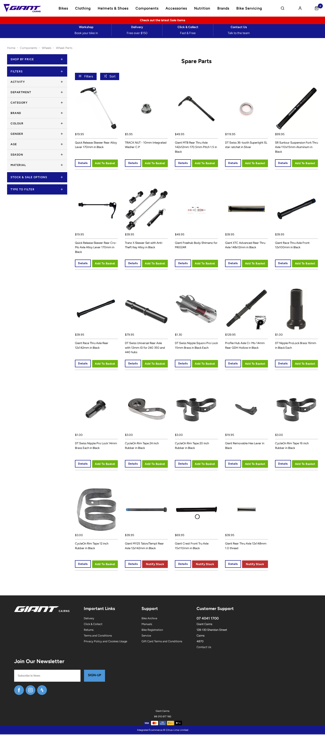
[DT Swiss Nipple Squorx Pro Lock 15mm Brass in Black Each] (196, 309)
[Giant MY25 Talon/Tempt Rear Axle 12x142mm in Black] (146, 509)
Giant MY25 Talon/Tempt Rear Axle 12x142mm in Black (144, 546)
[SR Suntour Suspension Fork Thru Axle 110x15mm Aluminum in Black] (296, 108)
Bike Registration (152, 629)
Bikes (63, 8)
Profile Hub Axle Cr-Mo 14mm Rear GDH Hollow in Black (245, 345)
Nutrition (202, 8)
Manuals (146, 624)
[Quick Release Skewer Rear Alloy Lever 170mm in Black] (96, 108)
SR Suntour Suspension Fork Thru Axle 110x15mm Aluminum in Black (296, 147)
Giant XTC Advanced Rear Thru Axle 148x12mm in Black (245, 245)
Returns (89, 629)
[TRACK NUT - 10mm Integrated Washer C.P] (146, 108)
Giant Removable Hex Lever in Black (244, 445)
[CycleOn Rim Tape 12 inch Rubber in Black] (96, 509)
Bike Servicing (249, 8)
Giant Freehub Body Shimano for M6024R (196, 245)
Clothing (83, 8)
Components (147, 8)
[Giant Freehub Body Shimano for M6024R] (196, 208)
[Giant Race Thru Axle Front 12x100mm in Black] (296, 208)
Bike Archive (149, 618)
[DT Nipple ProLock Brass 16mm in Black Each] (296, 309)
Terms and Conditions (98, 635)
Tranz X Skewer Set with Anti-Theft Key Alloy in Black (144, 245)
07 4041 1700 (208, 618)
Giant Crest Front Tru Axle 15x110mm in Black (191, 546)
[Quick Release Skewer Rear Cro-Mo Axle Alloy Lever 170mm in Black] (96, 208)
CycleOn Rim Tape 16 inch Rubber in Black (292, 445)
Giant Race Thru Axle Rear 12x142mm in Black (91, 345)
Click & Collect (93, 624)
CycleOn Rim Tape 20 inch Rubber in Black (192, 445)
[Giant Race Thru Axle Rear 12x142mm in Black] (96, 309)
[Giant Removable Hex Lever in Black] (246, 409)
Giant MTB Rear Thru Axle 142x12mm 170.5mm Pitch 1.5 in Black (196, 147)
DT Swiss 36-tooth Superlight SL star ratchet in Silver (246, 145)
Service (146, 635)
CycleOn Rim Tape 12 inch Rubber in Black (91, 546)
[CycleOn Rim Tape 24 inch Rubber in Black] (146, 409)
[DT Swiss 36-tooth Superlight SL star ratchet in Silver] (246, 108)
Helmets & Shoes (113, 8)
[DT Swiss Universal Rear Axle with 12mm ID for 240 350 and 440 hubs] (146, 309)
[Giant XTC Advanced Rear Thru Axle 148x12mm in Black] (246, 208)
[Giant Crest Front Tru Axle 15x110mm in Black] (196, 509)
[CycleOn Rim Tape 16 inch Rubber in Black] (296, 409)
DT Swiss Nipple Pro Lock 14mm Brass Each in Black (96, 445)
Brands (223, 8)
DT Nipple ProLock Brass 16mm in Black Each (295, 345)
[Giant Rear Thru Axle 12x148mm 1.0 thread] (246, 509)
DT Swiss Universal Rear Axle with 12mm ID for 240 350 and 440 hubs (145, 347)
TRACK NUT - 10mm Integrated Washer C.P (145, 145)
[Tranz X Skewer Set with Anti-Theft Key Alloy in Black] (146, 208)
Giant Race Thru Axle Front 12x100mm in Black (292, 245)
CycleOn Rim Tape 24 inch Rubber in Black (142, 445)
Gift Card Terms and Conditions (161, 641)
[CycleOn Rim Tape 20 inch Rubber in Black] (196, 409)
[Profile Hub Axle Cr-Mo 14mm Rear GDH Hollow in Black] (246, 309)
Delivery (89, 618)
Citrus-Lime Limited (177, 730)
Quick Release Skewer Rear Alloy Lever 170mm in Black (96, 145)
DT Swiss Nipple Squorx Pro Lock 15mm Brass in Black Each (196, 345)
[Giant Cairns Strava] (42, 690)
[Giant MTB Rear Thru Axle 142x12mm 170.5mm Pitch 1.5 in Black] (196, 108)
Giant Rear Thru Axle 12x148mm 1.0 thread (245, 546)
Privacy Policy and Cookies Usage (105, 641)
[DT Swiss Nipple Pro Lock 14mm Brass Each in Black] (96, 409)
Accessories (176, 8)
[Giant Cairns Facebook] (19, 690)
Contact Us (204, 647)
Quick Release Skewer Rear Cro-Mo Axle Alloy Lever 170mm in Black (96, 247)
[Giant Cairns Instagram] (30, 690)
